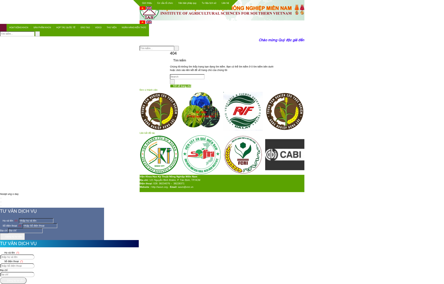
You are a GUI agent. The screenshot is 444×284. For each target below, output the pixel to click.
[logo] (222, 18)
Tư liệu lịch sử (209, 3)
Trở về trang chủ (181, 86)
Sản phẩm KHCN (42, 27)
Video (98, 27)
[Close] (1, 198)
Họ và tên (9, 220)
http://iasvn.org (159, 187)
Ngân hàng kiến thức (134, 27)
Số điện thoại (11, 225)
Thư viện (112, 27)
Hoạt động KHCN (18, 27)
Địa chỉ (3, 230)
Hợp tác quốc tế (65, 27)
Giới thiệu (147, 3)
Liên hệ (225, 3)
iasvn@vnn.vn (185, 187)
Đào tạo (85, 27)
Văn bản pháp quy (187, 3)
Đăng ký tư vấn (13, 236)
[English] (149, 9)
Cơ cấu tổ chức (165, 3)
